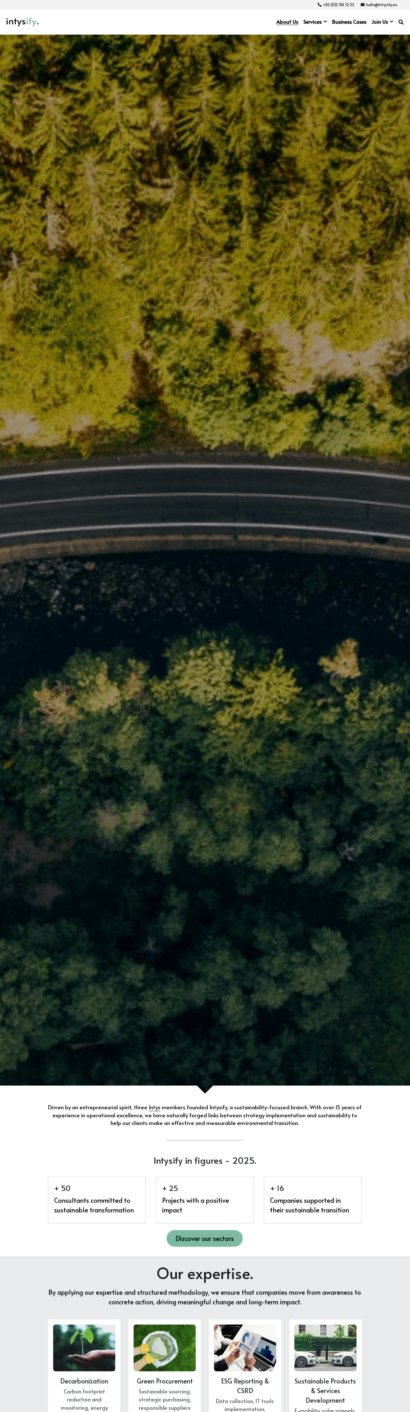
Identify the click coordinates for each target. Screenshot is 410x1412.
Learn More (37, 1385)
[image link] (22, 21)
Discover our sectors (205, 1238)
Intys (154, 1107)
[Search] (401, 22)
